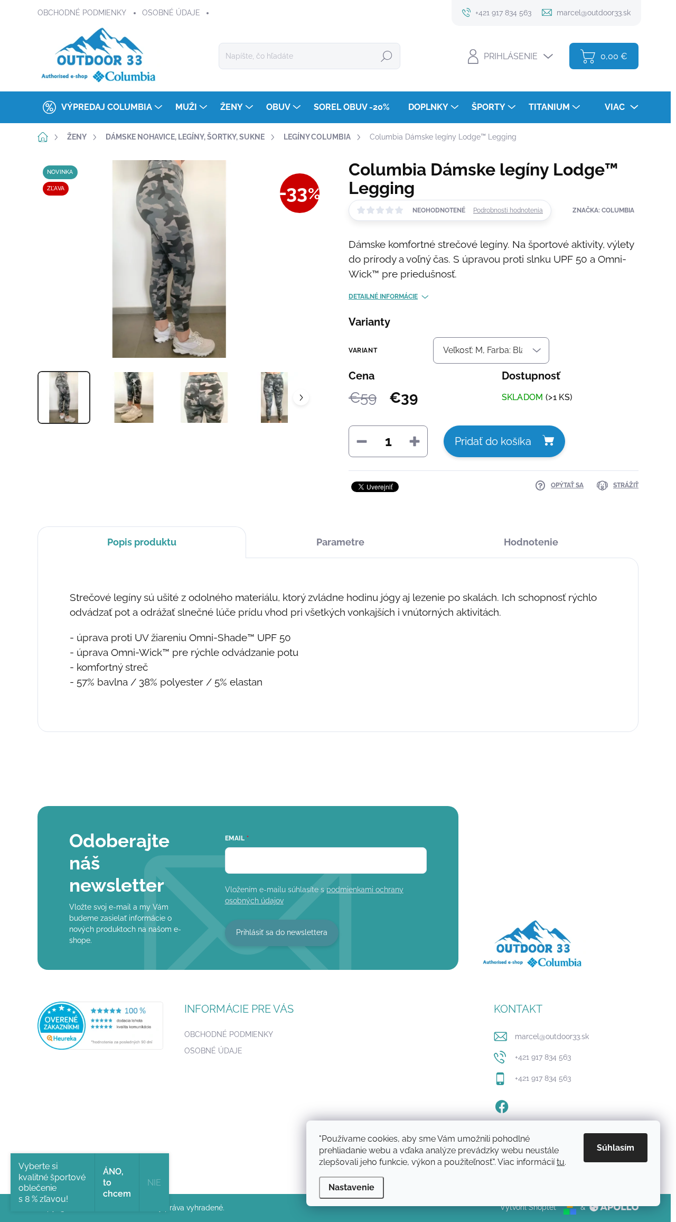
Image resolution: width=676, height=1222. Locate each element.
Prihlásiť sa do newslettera (281, 932)
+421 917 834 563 (543, 1057)
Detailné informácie (383, 296)
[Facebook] (502, 1105)
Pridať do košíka (493, 441)
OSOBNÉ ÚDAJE (171, 12)
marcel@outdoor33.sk (552, 1036)
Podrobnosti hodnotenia (508, 210)
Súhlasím (615, 1148)
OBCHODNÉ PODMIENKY (81, 12)
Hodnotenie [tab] (531, 542)
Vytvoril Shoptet (528, 1207)
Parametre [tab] (340, 542)
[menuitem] (101, 107)
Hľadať (386, 56)
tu (561, 1162)
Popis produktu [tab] (141, 542)
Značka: (603, 210)
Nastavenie (351, 1187)
